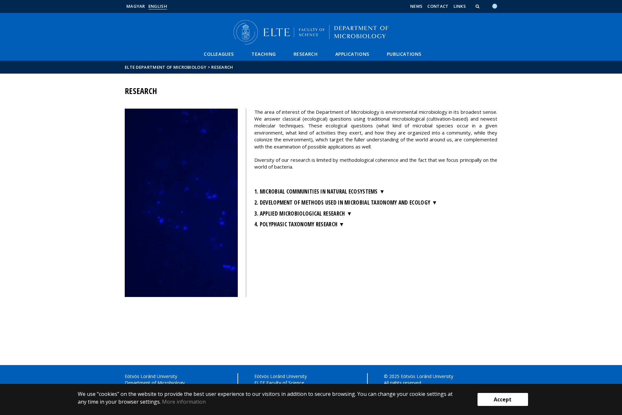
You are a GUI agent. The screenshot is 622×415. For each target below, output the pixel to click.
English (157, 6)
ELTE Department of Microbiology (165, 67)
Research (306, 54)
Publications (404, 54)
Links (460, 6)
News (416, 6)
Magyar (135, 6)
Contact (437, 6)
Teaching (263, 54)
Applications (352, 54)
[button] (478, 6)
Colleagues (219, 54)
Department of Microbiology (155, 383)
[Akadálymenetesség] (494, 5)
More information (184, 401)
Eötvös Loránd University (151, 376)
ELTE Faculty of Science (279, 383)
